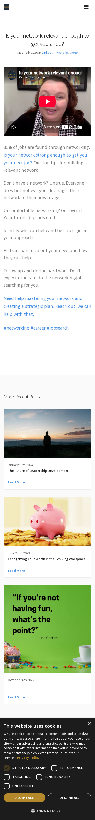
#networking (16, 328)
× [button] (89, 723)
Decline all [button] (69, 798)
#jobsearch (58, 328)
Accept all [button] (24, 798)
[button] (47, 811)
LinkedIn (48, 52)
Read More (16, 482)
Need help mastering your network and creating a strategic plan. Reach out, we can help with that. (47, 306)
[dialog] (47, 769)
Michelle (62, 52)
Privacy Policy (28, 758)
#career (38, 328)
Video (73, 52)
